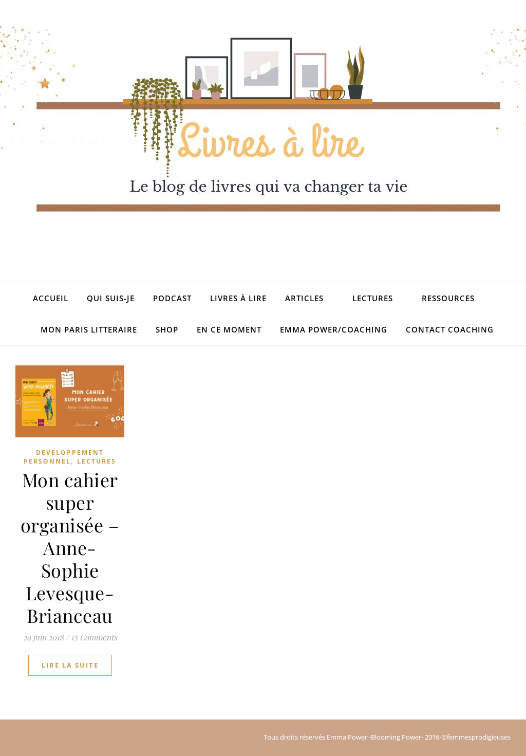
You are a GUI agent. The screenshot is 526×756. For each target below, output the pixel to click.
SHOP (167, 329)
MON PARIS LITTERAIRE (89, 329)
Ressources (448, 298)
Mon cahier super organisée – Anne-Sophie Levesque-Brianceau (70, 547)
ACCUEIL (50, 298)
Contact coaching (450, 329)
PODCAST (172, 298)
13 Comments (94, 637)
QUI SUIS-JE (111, 298)
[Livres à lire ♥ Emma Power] (263, 154)
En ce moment (229, 329)
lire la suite (70, 665)
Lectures (372, 298)
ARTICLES (304, 298)
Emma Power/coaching (333, 329)
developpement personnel (64, 457)
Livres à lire (238, 298)
